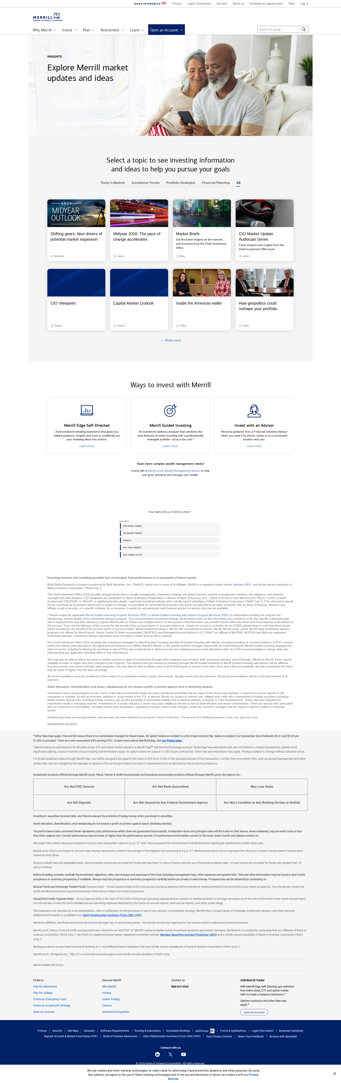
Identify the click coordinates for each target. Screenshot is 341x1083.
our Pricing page (172, 740)
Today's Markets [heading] (113, 182)
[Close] (334, 1073)
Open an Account (43, 1011)
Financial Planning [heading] (214, 182)
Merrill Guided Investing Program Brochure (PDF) (116, 615)
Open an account (254, 1012)
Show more (160, 340)
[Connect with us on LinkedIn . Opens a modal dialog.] (157, 1054)
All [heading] (236, 182)
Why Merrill (109, 986)
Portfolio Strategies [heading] (179, 182)
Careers (107, 1005)
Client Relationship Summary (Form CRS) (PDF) (112, 915)
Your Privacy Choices (219, 1036)
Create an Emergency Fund (49, 999)
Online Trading (111, 999)
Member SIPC (242, 584)
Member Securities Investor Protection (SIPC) (188, 934)
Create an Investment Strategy (51, 1005)
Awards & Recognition (115, 1011)
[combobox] (283, 29)
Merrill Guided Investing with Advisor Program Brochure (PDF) (190, 615)
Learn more (87, 446)
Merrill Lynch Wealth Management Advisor (174, 470)
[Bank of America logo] (151, 4)
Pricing (106, 992)
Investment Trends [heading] (144, 182)
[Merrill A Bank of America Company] (48, 17)
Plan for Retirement (45, 986)
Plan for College (42, 992)
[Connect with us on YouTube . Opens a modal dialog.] (183, 1054)
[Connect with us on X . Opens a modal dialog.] (170, 1054)
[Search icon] (304, 29)
